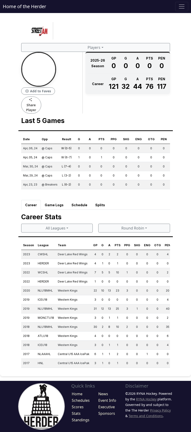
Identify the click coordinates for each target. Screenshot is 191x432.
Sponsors (106, 413)
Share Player (31, 104)
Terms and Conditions (146, 416)
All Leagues (55, 228)
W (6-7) (66, 157)
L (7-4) (66, 166)
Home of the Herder (24, 6)
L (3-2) (66, 175)
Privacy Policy (160, 410)
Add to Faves (38, 91)
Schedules (81, 400)
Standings (80, 419)
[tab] (31, 205)
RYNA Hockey (146, 399)
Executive (106, 406)
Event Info (107, 400)
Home (77, 393)
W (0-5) (66, 148)
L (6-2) (66, 184)
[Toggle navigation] (181, 6)
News (103, 393)
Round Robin (132, 228)
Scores (78, 406)
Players (94, 47)
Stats (76, 413)
